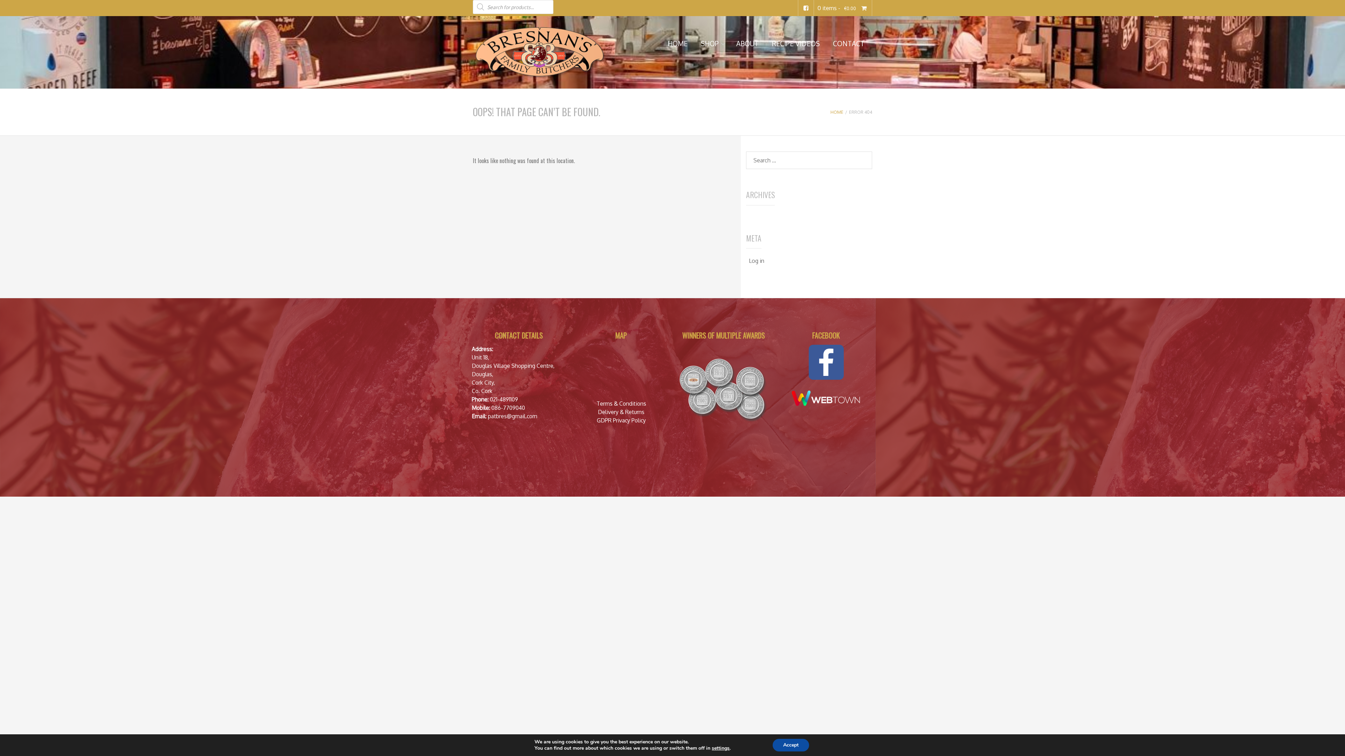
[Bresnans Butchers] (539, 52)
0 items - (837, 8)
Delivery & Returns (621, 411)
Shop (710, 43)
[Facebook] (806, 8)
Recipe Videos (796, 43)
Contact (848, 43)
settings (721, 748)
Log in (756, 260)
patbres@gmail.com (512, 416)
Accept (791, 745)
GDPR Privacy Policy (621, 420)
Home (678, 43)
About (747, 43)
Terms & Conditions (621, 403)
